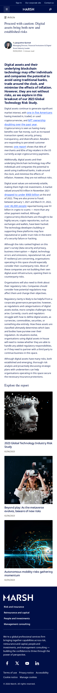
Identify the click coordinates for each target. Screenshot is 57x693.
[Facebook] (7, 663)
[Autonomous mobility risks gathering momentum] (28, 544)
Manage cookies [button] (28, 677)
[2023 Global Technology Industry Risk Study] (28, 416)
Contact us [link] (49, 3)
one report (20, 146)
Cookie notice (10, 677)
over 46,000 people (15, 206)
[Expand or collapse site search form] (50, 9)
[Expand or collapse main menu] (7, 9)
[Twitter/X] (17, 663)
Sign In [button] (19, 3)
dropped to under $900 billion (21, 194)
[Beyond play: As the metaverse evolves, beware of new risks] (28, 480)
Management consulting (17, 624)
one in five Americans (39, 112)
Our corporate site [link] (33, 3)
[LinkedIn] (37, 663)
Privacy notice (26, 672)
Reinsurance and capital (16, 612)
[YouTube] (27, 663)
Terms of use (10, 672)
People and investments (17, 618)
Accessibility (42, 672)
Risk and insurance (14, 606)
